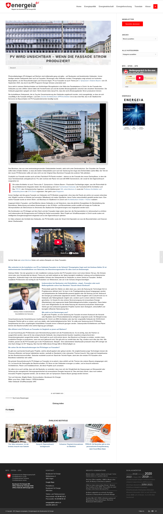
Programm (60, 191)
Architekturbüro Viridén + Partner (79, 199)
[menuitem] (79, 6)
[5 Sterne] (11, 398)
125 (136, 495)
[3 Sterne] (9, 398)
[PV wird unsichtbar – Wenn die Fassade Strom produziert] (58, 43)
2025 (132, 495)
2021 (150, 484)
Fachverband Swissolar (67, 187)
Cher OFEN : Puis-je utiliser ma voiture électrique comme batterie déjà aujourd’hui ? (101, 488)
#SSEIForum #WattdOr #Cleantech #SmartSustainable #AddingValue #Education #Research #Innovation (140, 490)
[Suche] (154, 6)
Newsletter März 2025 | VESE (93, 498)
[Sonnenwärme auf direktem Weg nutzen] (161, 257)
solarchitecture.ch (70, 189)
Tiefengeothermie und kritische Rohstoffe (104, 494)
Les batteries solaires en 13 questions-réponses (101, 475)
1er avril (146, 492)
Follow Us (141, 511)
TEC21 (18, 189)
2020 (148, 473)
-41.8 (146, 495)
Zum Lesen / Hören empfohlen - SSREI (96, 479)
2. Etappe (135, 477)
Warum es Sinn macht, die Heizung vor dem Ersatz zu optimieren (100, 480)
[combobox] (25, 67)
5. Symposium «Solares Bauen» (90, 81)
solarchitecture (26, 260)
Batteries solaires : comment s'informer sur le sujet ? (99, 474)
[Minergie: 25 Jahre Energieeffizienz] (1, 257)
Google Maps (50, 482)
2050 (144, 484)
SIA (61, 189)
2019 (145, 476)
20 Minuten (140, 495)
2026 (142, 492)
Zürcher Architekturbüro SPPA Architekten (55, 96)
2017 (140, 477)
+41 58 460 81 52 (59, 499)
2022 (129, 476)
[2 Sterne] (7, 398)
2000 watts (141, 474)
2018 (135, 474)
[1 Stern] (6, 398)
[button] (53, 157)
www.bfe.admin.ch (51, 505)
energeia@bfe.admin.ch (53, 502)
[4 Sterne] (10, 398)
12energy (129, 474)
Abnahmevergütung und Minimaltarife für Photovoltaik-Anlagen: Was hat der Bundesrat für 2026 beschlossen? (100, 499)
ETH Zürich (32, 191)
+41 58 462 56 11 (60, 496)
